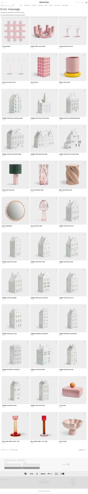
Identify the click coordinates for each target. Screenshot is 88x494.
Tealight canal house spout (9, 261)
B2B (6, 2)
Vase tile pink (34, 82)
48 (6, 449)
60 (9, 449)
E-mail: (24, 462)
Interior (34, 5)
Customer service (5, 479)
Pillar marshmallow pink (65, 190)
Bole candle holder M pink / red (10, 441)
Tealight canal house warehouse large (12, 118)
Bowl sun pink (62, 441)
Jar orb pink (62, 405)
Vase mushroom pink (36, 225)
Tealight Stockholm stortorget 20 (68, 333)
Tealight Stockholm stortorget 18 (39, 333)
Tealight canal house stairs (38, 261)
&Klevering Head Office (44, 481)
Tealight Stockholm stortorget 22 (11, 369)
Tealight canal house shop (38, 405)
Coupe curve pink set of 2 (9, 82)
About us (73, 481)
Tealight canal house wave (66, 297)
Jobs (73, 484)
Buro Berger (65, 5)
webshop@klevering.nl (44, 483)
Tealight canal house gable (9, 297)
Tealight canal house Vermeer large (68, 154)
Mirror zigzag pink (7, 225)
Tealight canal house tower (9, 405)
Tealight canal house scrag (9, 333)
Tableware (40, 5)
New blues (57, 5)
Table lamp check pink (8, 190)
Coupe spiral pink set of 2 (66, 46)
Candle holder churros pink (38, 46)
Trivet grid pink (6, 46)
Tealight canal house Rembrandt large (69, 118)
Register (22, 467)
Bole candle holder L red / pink (39, 441)
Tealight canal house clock (66, 225)
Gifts (46, 5)
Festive (51, 5)
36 (4, 449)
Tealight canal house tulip (66, 261)
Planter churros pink (64, 82)
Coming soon (27, 5)
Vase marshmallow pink (37, 190)
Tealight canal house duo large (39, 154)
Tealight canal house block (38, 369)
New (21, 5)
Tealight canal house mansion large (11, 154)
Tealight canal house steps (66, 369)
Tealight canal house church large (40, 118)
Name (5, 462)
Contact (2, 2)
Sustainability (73, 483)
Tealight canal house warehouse (39, 297)
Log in (77, 2)
